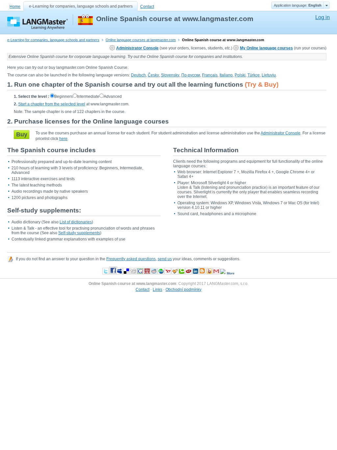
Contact (147, 6)
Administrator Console (137, 48)
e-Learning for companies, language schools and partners (81, 6)
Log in (322, 17)
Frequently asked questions (131, 259)
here (63, 138)
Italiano (226, 75)
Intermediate (88, 96)
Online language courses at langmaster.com (141, 40)
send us (165, 259)
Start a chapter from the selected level (51, 104)
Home (15, 6)
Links (157, 289)
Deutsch (138, 75)
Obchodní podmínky (183, 289)
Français (210, 75)
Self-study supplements (79, 233)
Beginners (63, 96)
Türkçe (253, 75)
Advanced (113, 96)
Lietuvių (269, 75)
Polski (240, 75)
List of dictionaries (76, 222)
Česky (153, 75)
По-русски (190, 75)
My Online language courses (266, 48)
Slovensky (170, 75)
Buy (21, 134)
